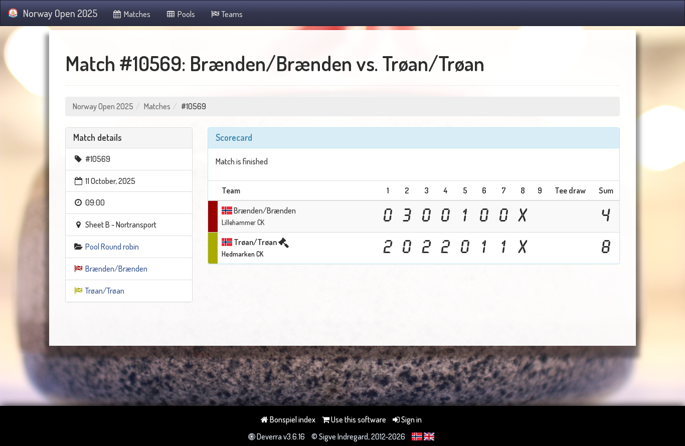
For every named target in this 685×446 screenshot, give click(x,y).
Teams (231, 14)
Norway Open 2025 (60, 13)
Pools (185, 14)
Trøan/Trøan (104, 291)
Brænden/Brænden (116, 269)
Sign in (411, 419)
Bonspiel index (291, 419)
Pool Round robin (112, 247)
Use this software (357, 419)
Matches (136, 14)
